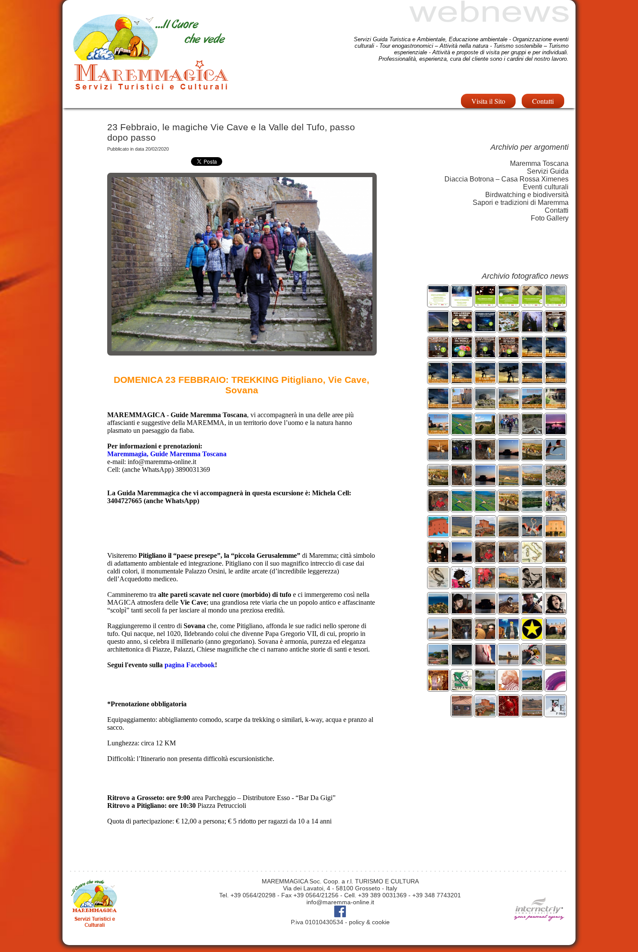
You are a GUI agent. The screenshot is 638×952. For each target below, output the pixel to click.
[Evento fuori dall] (532, 303)
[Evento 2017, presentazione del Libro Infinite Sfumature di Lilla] (556, 688)
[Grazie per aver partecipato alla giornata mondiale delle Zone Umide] (556, 508)
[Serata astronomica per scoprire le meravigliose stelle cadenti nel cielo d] (462, 380)
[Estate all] (509, 585)
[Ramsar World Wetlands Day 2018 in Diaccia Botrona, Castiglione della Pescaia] (438, 534)
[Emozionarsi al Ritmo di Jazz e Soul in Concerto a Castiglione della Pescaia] (556, 611)
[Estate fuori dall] (485, 585)
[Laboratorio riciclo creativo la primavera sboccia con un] (462, 355)
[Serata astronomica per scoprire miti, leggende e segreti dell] (556, 303)
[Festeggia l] (438, 457)
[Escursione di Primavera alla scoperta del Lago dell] (532, 508)
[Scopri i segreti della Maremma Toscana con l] (556, 559)
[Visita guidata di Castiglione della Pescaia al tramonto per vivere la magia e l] (532, 406)
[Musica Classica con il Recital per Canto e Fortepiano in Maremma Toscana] (438, 559)
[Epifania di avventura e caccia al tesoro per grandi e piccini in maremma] (462, 534)
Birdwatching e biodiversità (527, 194)
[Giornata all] (532, 534)
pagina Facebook (189, 665)
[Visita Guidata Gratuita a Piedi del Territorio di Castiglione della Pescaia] (438, 662)
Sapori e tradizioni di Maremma (521, 202)
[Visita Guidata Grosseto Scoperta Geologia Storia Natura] (509, 355)
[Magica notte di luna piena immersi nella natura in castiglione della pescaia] (509, 457)
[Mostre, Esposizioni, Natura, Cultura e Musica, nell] (438, 611)
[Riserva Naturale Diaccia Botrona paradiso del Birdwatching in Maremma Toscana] (556, 457)
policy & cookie (369, 922)
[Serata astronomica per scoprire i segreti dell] (462, 303)
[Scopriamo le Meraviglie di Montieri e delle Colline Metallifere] (532, 431)
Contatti (543, 100)
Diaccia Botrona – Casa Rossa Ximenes (506, 179)
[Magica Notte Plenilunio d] (485, 483)
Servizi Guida (548, 171)
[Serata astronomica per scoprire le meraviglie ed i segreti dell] (438, 329)
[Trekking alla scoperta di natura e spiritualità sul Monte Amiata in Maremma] (509, 534)
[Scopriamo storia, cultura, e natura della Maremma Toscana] (556, 483)
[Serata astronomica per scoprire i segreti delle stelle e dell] (438, 303)
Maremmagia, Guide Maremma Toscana (167, 454)
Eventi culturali (546, 187)
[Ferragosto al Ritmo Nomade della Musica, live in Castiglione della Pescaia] (532, 585)
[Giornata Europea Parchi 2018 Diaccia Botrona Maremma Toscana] (462, 508)
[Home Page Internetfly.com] (539, 933)
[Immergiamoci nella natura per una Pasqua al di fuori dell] (509, 508)
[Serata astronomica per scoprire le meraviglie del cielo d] (485, 380)
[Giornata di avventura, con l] (462, 457)
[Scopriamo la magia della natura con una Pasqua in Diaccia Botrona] (438, 483)
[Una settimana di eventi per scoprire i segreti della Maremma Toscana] (485, 457)
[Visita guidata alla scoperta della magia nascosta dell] (556, 406)
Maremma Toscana (539, 163)
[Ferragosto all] (556, 585)
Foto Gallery (550, 218)
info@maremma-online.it (340, 902)
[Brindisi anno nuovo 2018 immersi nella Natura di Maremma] (485, 534)
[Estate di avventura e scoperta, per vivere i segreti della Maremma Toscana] (509, 483)
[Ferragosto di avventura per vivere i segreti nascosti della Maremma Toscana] (462, 483)
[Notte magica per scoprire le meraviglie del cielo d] (509, 380)
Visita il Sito (488, 100)
